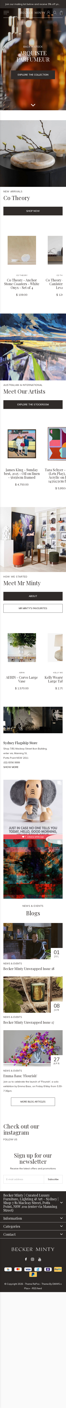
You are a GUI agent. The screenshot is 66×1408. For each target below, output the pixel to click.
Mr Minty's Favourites (33, 608)
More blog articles (33, 1101)
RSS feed (37, 1288)
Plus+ (27, 1288)
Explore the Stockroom (33, 404)
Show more (10, 767)
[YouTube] (39, 1259)
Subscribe (53, 1179)
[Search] (55, 12)
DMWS (56, 1284)
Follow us (10, 1139)
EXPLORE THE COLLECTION (33, 74)
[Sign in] (48, 12)
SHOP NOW (33, 210)
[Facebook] (26, 1259)
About (33, 596)
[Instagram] (32, 1259)
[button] (6, 13)
